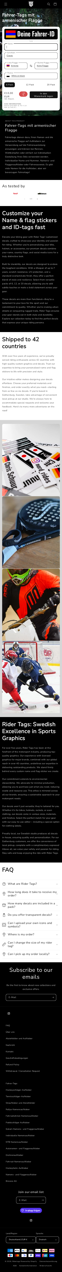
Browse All (11, 1181)
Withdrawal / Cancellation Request (23, 1071)
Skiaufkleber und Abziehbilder (20, 1103)
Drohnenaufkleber (14, 1155)
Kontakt (9, 1051)
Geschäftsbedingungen (17, 1058)
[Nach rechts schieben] (37, 199)
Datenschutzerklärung (48, 1261)
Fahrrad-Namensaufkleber (18, 1161)
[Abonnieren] (53, 997)
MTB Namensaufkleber (17, 1142)
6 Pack (9, 84)
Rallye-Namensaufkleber (18, 1109)
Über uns (10, 1032)
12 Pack (30, 84)
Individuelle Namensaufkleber (20, 1135)
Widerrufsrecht (46, 1266)
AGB (15, 1266)
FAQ (8, 1025)
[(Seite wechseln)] (31, 66)
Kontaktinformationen (28, 1266)
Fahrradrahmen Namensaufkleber (22, 1116)
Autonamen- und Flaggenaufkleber (23, 1148)
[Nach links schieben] (24, 199)
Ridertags (16, 1261)
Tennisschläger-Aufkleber (18, 1096)
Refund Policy (12, 1064)
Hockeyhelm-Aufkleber (17, 1168)
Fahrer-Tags (11, 1083)
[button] (6, 4)
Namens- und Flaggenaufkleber (21, 1174)
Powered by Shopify (29, 1261)
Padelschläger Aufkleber (18, 1122)
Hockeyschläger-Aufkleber (19, 1090)
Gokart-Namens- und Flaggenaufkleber (25, 1129)
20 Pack (51, 84)
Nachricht (10, 1045)
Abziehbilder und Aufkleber (19, 1038)
